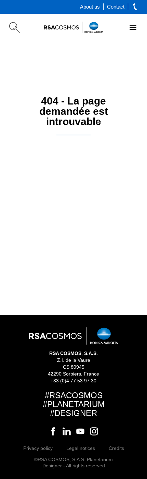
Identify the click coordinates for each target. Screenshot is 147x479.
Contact (115, 7)
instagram (94, 431)
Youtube (80, 431)
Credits (116, 448)
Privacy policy (38, 448)
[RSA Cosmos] (73, 27)
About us (90, 7)
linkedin (67, 431)
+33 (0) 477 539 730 (135, 7)
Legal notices (80, 448)
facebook (53, 431)
